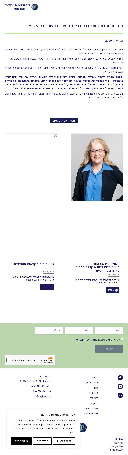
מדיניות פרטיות (91, 413)
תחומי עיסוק (92, 382)
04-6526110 (39, 391)
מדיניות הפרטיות (82, 340)
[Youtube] (120, 386)
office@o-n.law (43, 396)
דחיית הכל (42, 441)
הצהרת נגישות (92, 408)
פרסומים (94, 398)
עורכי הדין (94, 393)
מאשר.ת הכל (21, 441)
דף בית (95, 377)
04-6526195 (38, 386)
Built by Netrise (118, 441)
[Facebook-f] (120, 377)
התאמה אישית (64, 441)
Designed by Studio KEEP (116, 448)
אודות (96, 388)
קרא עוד (113, 290)
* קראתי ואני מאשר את (96, 340)
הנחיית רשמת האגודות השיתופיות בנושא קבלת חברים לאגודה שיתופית (98, 267)
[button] (120, 7)
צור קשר (94, 403)
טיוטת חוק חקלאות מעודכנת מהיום (34, 266)
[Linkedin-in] (120, 395)
